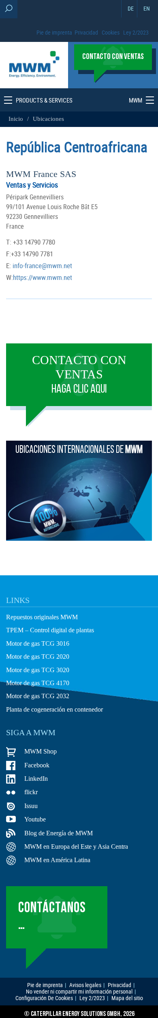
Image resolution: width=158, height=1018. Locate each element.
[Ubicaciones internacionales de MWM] (79, 538)
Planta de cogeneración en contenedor (54, 709)
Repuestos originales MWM (42, 617)
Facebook (36, 765)
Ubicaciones (48, 119)
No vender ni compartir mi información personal (79, 991)
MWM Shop (40, 751)
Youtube (35, 819)
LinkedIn (36, 778)
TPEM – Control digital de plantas (50, 630)
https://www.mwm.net (42, 277)
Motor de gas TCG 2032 (37, 696)
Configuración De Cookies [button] (44, 998)
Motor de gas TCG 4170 (37, 682)
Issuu (31, 805)
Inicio (17, 119)
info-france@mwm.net (41, 265)
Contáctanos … (52, 917)
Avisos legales (85, 985)
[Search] (8, 9)
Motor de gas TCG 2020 (37, 656)
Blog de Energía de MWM (58, 833)
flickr (31, 792)
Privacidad (86, 32)
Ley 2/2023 (136, 32)
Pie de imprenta (54, 32)
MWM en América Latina (57, 859)
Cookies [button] (111, 32)
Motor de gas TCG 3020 (37, 669)
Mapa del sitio (127, 998)
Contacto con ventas (79, 374)
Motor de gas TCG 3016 (37, 643)
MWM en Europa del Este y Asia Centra (76, 846)
